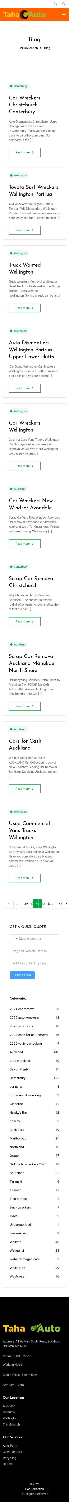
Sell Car (8, 1464)
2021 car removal (22, 1009)
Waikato (15, 1242)
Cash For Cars (12, 1452)
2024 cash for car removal (29, 1035)
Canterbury (21, 86)
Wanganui (17, 1250)
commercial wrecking (25, 1095)
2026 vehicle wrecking (26, 1043)
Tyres (14, 1216)
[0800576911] (56, 4)
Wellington (20, 175)
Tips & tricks (19, 1199)
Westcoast (17, 1276)
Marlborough (19, 1138)
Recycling (9, 1458)
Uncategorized (20, 1225)
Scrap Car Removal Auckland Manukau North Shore (31, 663)
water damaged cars (25, 1259)
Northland (17, 1147)
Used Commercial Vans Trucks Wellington (29, 830)
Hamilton (9, 1412)
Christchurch (11, 1424)
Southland (17, 1173)
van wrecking (19, 1233)
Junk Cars (17, 1130)
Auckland (19, 488)
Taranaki (16, 1181)
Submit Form (22, 975)
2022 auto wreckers (24, 1017)
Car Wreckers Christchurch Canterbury (24, 105)
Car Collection (34, 1489)
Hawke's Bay (18, 1112)
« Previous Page (9, 903)
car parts (16, 1086)
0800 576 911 (22, 1356)
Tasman (15, 1190)
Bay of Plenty (19, 1069)
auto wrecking (20, 1061)
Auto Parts (10, 1446)
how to (15, 1121)
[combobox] (14, 939)
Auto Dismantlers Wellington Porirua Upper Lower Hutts (31, 350)
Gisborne (16, 1104)
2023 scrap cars (21, 1026)
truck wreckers (20, 1207)
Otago (14, 1156)
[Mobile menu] (63, 14)
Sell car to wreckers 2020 (28, 1164)
